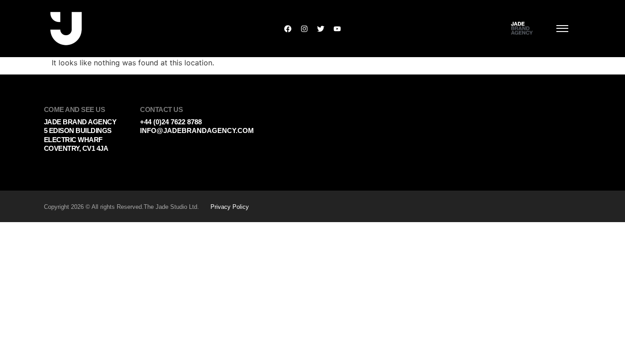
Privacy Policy (229, 206)
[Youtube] (337, 28)
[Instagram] (304, 28)
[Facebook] (287, 28)
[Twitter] (320, 28)
